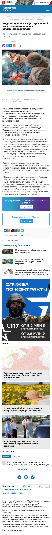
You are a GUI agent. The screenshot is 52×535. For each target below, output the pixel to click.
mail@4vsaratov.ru (12, 492)
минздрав (14, 240)
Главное (6, 343)
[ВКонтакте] (10, 45)
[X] (12, 230)
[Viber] (15, 230)
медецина (6, 240)
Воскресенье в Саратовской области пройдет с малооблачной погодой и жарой (28, 463)
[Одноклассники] (14, 45)
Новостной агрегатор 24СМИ (26, 469)
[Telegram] (7, 45)
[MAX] (3, 45)
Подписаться (26, 207)
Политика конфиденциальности (13, 530)
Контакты (8, 486)
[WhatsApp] (18, 230)
